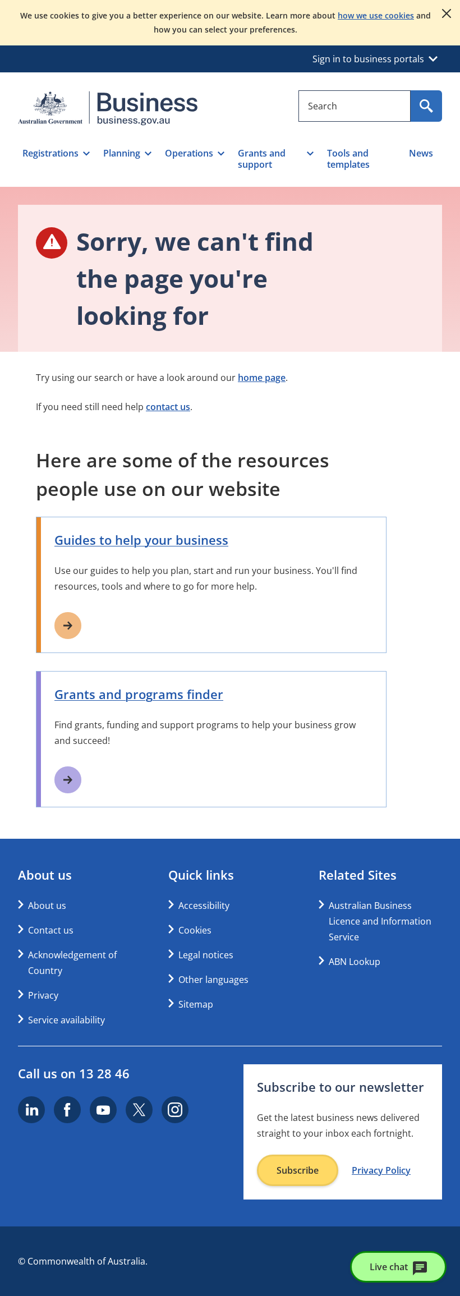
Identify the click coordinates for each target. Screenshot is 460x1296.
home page (262, 377)
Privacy (43, 995)
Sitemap (195, 1004)
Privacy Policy (381, 1170)
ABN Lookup (354, 961)
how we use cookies (376, 15)
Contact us (50, 930)
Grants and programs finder (138, 694)
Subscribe (298, 1170)
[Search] (426, 106)
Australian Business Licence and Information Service (380, 921)
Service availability (66, 1020)
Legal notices (205, 955)
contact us (168, 407)
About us (47, 905)
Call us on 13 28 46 (74, 1073)
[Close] (446, 13)
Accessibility (203, 905)
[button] (56, 158)
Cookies (194, 930)
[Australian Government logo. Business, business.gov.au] (107, 108)
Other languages (213, 979)
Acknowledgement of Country (72, 963)
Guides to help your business (141, 539)
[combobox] (354, 106)
